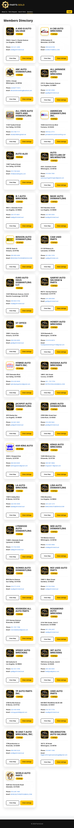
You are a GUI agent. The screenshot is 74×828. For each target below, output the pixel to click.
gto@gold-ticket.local (17, 343)
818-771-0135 (15, 586)
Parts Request (13, 12)
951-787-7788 (15, 627)
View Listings (26, 58)
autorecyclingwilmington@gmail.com (52, 178)
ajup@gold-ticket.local (52, 93)
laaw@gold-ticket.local (17, 506)
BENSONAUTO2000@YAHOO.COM (21, 258)
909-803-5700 (15, 301)
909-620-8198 (50, 47)
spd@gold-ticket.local (17, 671)
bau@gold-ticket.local (52, 217)
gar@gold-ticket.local (51, 301)
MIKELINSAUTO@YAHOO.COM (54, 506)
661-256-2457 (50, 629)
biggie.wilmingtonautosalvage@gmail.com (54, 755)
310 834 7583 (50, 173)
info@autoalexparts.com (18, 174)
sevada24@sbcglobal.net (18, 134)
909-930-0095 (15, 340)
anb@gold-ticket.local (17, 50)
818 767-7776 (50, 709)
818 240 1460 (15, 791)
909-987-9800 (50, 463)
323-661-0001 (15, 422)
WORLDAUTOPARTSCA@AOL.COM (21, 794)
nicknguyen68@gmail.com (19, 712)
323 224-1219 (50, 504)
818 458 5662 (50, 422)
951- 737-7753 (50, 381)
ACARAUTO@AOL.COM (52, 50)
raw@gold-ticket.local (52, 632)
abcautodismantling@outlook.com (21, 90)
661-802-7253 (50, 255)
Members (30, 12)
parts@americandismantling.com (55, 134)
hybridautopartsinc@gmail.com (20, 384)
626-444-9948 (15, 709)
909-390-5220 (15, 750)
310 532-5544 (50, 586)
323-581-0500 (50, 90)
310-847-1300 (50, 750)
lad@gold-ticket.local (17, 549)
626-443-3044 (15, 504)
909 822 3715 (50, 132)
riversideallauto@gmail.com (19, 630)
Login (69, 12)
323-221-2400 (15, 47)
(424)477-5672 (15, 88)
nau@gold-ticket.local (17, 589)
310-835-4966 (50, 544)
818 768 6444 (15, 171)
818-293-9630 (15, 381)
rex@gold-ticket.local (51, 589)
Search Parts (22, 12)
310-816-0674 (50, 340)
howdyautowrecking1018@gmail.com (52, 345)
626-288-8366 (50, 298)
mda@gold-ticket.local (52, 547)
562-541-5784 (15, 669)
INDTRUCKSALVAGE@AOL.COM (55, 384)
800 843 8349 (15, 463)
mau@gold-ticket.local (52, 712)
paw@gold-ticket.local (52, 425)
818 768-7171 (15, 132)
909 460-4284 (15, 255)
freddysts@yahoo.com (52, 671)
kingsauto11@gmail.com (53, 466)
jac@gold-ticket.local (17, 425)
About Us (4, 12)
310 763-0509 (15, 547)
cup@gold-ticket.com (51, 258)
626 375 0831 (15, 214)
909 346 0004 (50, 669)
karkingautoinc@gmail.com (19, 466)
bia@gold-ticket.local (17, 217)
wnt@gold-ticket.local (17, 753)
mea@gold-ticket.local (17, 303)
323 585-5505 (50, 214)
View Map (12, 58)
